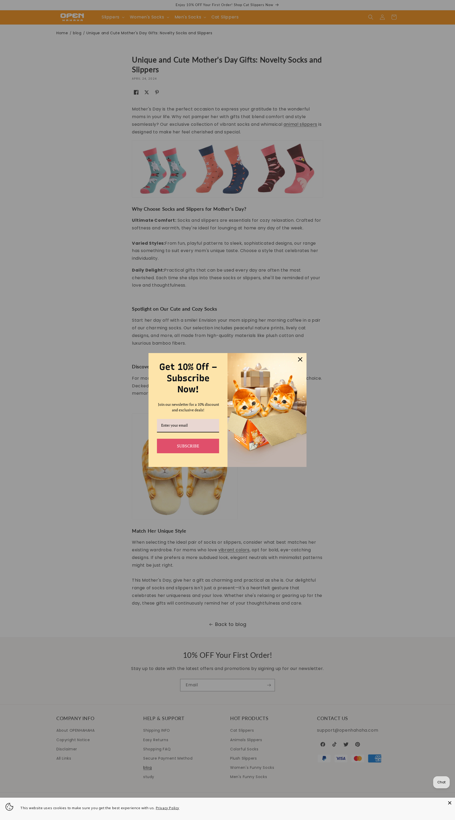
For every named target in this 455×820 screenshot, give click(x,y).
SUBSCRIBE (188, 446)
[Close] (449, 802)
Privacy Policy (167, 807)
